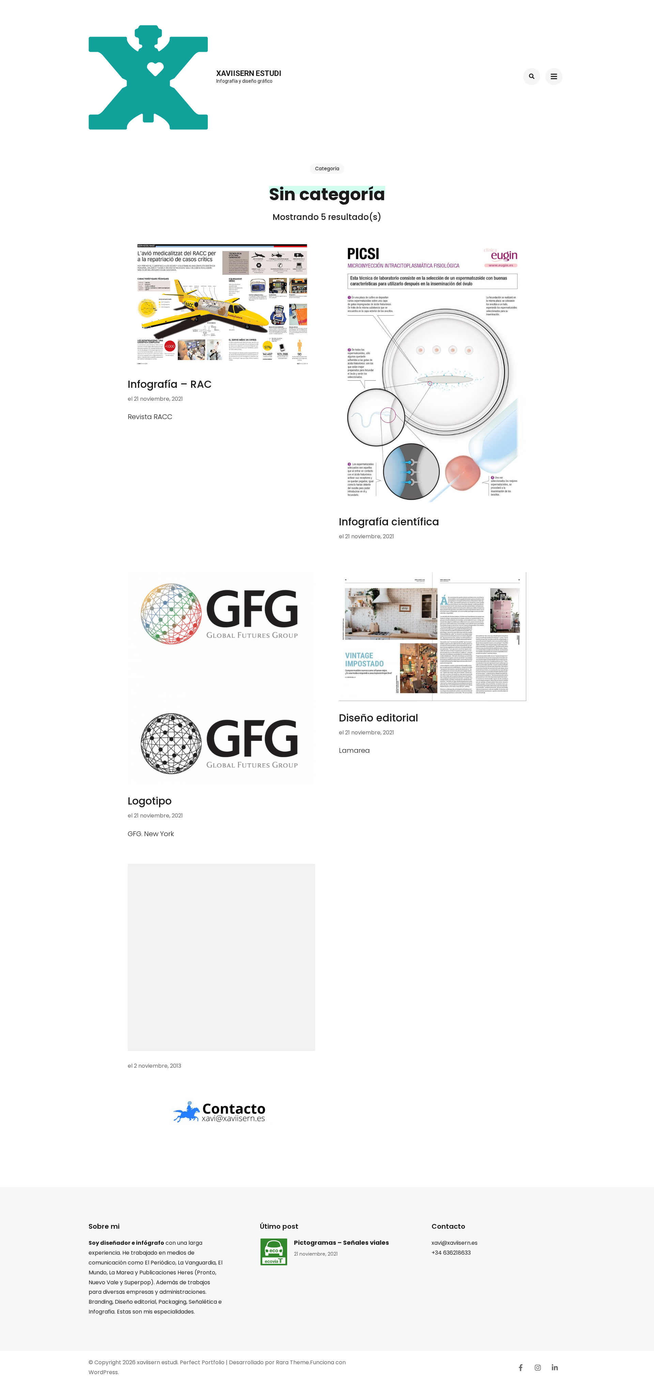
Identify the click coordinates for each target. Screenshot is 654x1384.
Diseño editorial (378, 718)
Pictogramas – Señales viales (341, 1242)
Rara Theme (292, 1362)
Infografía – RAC (170, 384)
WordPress (103, 1372)
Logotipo (150, 801)
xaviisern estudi (248, 73)
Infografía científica (389, 521)
